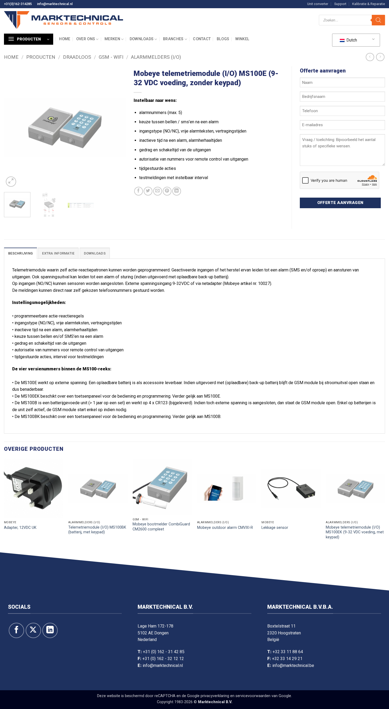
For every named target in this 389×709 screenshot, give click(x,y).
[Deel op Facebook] (138, 191)
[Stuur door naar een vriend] (157, 191)
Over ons (85, 39)
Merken (112, 39)
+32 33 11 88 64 (288, 651)
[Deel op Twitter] (148, 191)
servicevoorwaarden (253, 696)
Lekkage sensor (274, 527)
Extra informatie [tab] (58, 253)
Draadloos (77, 57)
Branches (173, 39)
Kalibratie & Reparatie (368, 4)
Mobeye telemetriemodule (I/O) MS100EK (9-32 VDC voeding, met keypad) (355, 532)
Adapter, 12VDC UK (20, 527)
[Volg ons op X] (33, 630)
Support (340, 4)
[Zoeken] (378, 20)
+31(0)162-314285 (18, 4)
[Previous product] (380, 57)
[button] (28, 39)
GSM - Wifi (111, 57)
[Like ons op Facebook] (16, 630)
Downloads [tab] (95, 253)
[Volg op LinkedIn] (50, 630)
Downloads (142, 39)
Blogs (223, 39)
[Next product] (370, 57)
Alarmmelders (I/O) (156, 57)
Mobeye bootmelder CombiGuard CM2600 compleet (161, 526)
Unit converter (317, 4)
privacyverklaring (215, 696)
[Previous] (13, 127)
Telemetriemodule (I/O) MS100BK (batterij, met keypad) (97, 530)
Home (64, 39)
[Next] (116, 127)
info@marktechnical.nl (55, 4)
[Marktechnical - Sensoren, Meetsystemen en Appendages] (63, 20)
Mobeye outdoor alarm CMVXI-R (225, 527)
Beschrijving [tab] (20, 253)
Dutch (351, 40)
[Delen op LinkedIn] (176, 191)
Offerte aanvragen (340, 202)
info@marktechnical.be (293, 665)
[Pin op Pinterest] (167, 191)
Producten (40, 57)
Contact (202, 39)
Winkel (242, 39)
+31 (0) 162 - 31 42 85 (163, 651)
